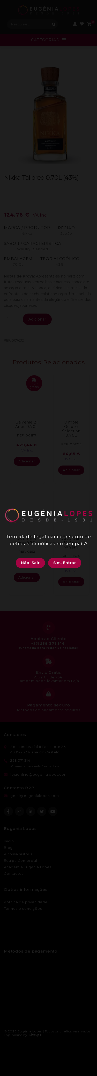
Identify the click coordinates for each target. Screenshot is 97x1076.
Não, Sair (30, 562)
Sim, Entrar (64, 562)
